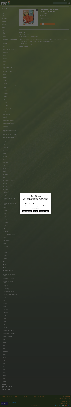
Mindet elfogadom (27, 211)
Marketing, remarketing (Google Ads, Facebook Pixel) (36, 205)
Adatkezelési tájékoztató (35, 208)
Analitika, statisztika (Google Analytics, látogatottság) (36, 203)
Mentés (35, 211)
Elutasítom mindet (44, 211)
